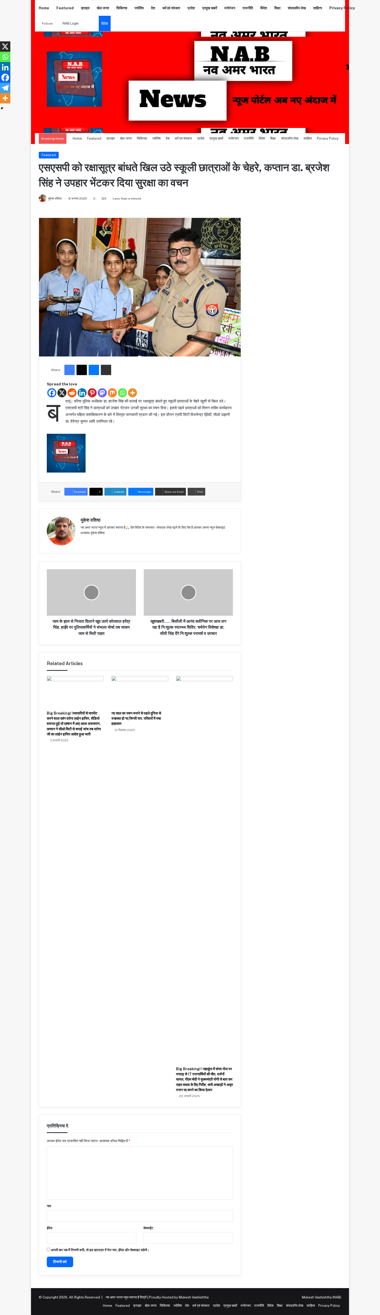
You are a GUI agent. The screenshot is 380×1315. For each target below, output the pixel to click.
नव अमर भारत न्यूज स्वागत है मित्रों (126, 1297)
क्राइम (85, 8)
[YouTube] (96, 541)
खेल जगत (103, 8)
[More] (132, 392)
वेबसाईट (148, 1228)
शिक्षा (277, 8)
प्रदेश (191, 8)
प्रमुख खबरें (209, 8)
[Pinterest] (92, 392)
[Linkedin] (82, 392)
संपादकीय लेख (297, 8)
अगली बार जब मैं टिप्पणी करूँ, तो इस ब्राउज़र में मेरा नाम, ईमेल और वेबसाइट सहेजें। (100, 1250)
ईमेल (49, 1228)
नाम (49, 1206)
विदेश (263, 8)
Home (44, 8)
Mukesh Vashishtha (194, 1297)
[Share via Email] (106, 370)
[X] (82, 370)
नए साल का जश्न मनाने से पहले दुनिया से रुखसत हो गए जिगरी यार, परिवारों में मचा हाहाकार (136, 718)
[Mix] (112, 392)
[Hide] (2, 108)
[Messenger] (94, 370)
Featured (65, 8)
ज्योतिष (139, 8)
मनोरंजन (229, 8)
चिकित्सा (121, 8)
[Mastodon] (102, 392)
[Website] (84, 541)
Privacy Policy (342, 8)
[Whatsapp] (122, 392)
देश (153, 8)
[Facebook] (69, 370)
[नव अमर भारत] (190, 82)
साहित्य (317, 8)
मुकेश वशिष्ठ (91, 520)
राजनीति (247, 8)
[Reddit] (72, 392)
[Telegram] (5, 88)
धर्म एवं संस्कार (171, 8)
